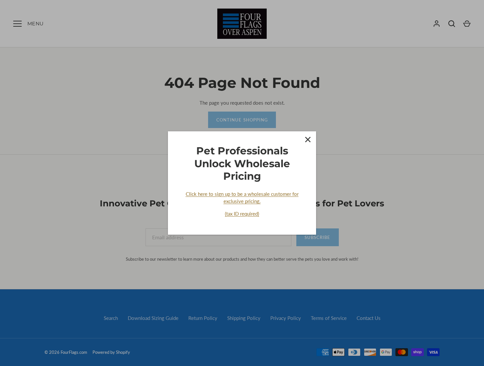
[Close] (308, 139)
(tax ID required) (242, 214)
